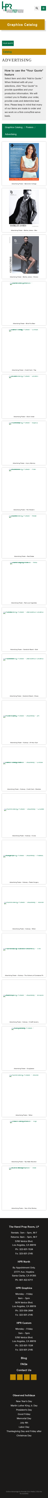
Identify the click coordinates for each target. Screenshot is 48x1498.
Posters (29, 127)
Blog (24, 1358)
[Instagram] (34, 1377)
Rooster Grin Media (28, 1491)
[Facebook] (13, 1377)
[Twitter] (20, 1377)
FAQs (24, 1364)
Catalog (7, 51)
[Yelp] (27, 1377)
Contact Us (24, 1370)
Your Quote (8, 43)
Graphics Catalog (14, 127)
